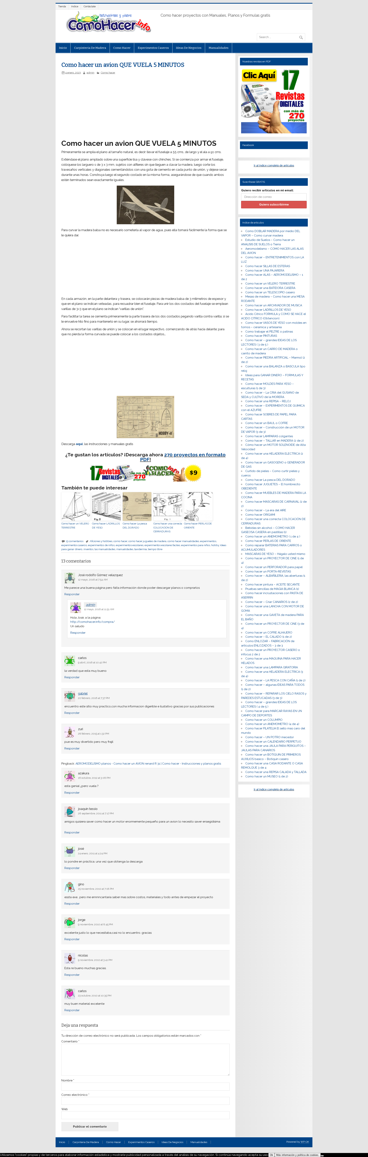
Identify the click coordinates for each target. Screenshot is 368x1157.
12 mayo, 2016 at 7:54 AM (93, 579)
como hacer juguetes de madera (147, 541)
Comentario (70, 1041)
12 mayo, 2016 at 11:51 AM (99, 609)
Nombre (67, 1080)
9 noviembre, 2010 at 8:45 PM (95, 924)
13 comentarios (74, 541)
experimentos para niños (195, 545)
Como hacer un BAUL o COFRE (266, 423)
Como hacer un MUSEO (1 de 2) (266, 776)
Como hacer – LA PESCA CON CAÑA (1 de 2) (275, 680)
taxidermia (140, 549)
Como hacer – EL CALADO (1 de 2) (268, 636)
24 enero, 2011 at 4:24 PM (92, 853)
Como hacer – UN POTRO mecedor (269, 737)
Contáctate (90, 6)
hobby (215, 545)
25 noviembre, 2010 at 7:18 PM (96, 888)
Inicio (63, 48)
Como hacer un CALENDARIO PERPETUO (273, 741)
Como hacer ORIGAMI (260, 514)
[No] (322, 1155)
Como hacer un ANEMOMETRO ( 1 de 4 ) (272, 536)
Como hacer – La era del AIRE (265, 510)
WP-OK (305, 1141)
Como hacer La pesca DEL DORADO (135, 525)
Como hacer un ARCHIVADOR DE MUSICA (273, 305)
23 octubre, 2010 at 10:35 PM (94, 995)
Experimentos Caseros (153, 48)
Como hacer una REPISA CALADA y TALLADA (275, 772)
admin (90, 72)
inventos (88, 549)
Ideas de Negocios (188, 48)
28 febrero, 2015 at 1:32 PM (93, 733)
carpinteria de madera (90, 48)
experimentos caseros (74, 545)
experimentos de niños (101, 545)
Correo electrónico (75, 1094)
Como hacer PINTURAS (261, 336)
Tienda (62, 6)
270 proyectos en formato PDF (183, 457)
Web (64, 1109)
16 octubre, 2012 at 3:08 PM (94, 777)
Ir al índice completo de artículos (274, 165)
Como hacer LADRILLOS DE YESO (106, 525)
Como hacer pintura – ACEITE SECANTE (272, 584)
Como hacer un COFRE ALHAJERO (268, 632)
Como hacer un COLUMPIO (264, 720)
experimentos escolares (129, 545)
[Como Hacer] (108, 31)
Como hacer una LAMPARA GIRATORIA (271, 667)
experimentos (208, 541)
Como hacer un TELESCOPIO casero (270, 292)
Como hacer (122, 48)
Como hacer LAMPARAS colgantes (269, 436)
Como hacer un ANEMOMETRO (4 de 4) (272, 724)
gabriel (83, 693)
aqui (79, 444)
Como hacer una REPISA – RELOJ (268, 401)
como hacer (120, 541)
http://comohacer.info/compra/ (92, 622)
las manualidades (104, 549)
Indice (74, 6)
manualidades (124, 549)
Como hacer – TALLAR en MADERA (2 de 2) (274, 440)
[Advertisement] (126, 103)
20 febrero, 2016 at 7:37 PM (94, 698)
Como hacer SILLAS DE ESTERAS (267, 266)
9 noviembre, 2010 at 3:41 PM (95, 959)
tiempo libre (155, 549)
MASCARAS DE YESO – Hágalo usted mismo (275, 554)
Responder (72, 594)
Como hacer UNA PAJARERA (264, 270)
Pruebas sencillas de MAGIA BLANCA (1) (272, 589)
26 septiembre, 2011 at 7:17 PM (96, 813)
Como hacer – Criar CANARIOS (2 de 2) (271, 602)
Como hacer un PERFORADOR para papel (274, 567)
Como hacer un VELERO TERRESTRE (75, 525)
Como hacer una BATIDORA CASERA (270, 288)
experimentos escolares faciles (162, 545)
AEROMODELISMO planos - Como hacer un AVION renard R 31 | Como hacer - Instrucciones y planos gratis (148, 763)
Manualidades (218, 48)
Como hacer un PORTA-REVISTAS (268, 571)
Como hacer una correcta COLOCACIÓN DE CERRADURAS (167, 527)
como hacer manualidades (183, 541)
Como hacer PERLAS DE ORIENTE (198, 525)
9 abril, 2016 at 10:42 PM (92, 662)
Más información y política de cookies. (297, 1155)
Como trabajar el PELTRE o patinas (269, 331)
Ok (271, 1155)
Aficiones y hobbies (101, 541)
